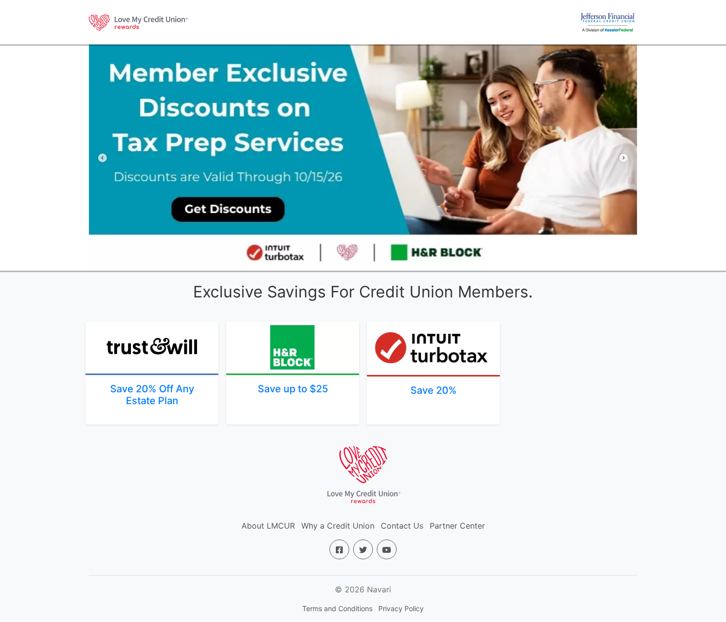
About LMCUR (268, 526)
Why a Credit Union (337, 526)
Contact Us (402, 526)
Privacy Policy (401, 608)
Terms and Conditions (337, 608)
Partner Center (457, 526)
